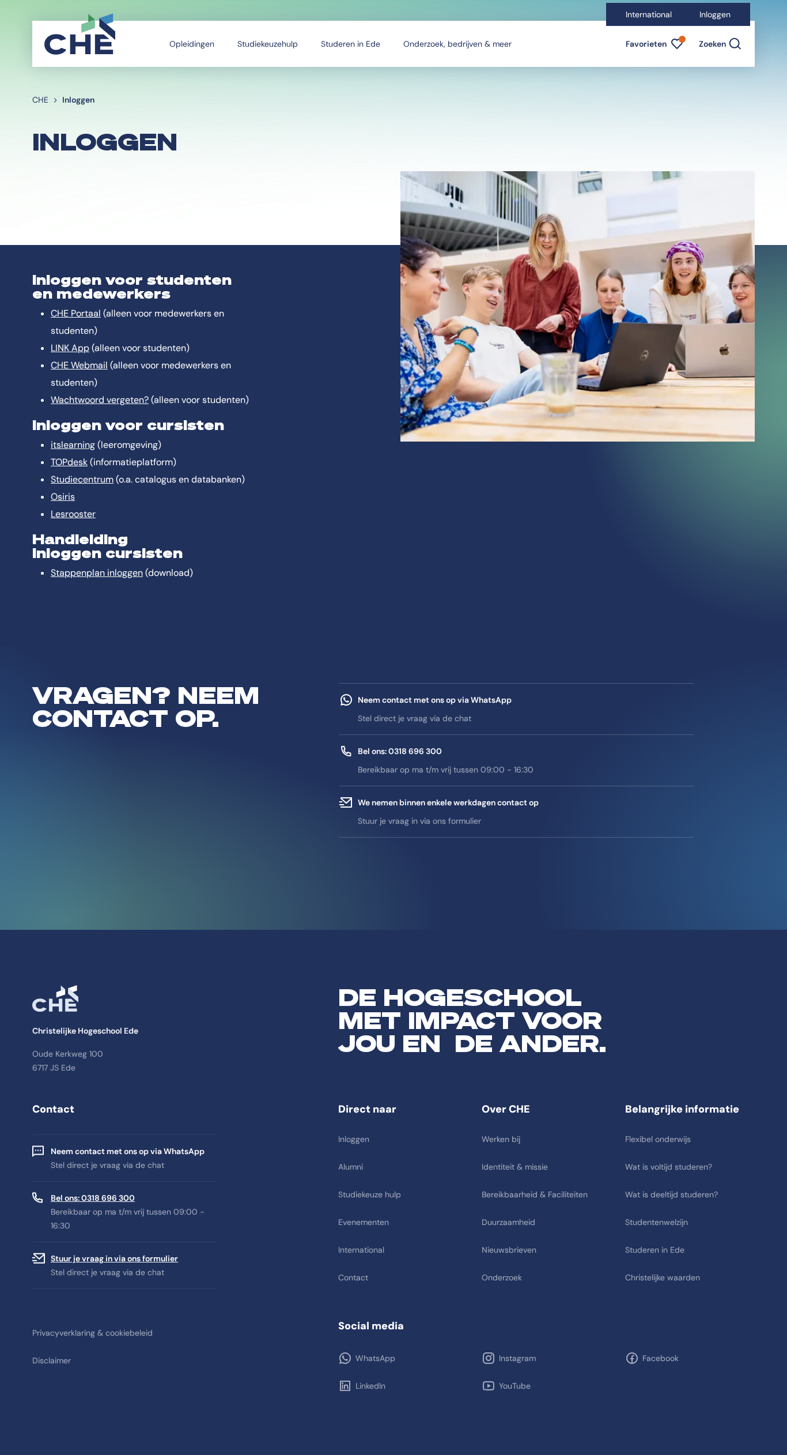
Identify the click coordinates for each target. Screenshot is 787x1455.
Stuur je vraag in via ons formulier (114, 1258)
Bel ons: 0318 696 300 (93, 1198)
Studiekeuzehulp (267, 44)
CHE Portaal (76, 313)
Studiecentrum (82, 479)
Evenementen (363, 1222)
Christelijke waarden (662, 1277)
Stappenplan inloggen (97, 573)
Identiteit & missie (515, 1167)
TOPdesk (69, 462)
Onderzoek (502, 1277)
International (649, 14)
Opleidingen (191, 44)
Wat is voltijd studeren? (668, 1167)
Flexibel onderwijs (658, 1139)
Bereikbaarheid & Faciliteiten (535, 1194)
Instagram (517, 1358)
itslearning (73, 445)
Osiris (63, 497)
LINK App (70, 348)
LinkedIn (370, 1386)
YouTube (515, 1386)
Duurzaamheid (508, 1222)
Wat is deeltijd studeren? (671, 1194)
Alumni (350, 1167)
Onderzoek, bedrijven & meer (457, 44)
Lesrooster (73, 514)
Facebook (660, 1358)
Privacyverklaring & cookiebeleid (92, 1333)
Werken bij (501, 1139)
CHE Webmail (79, 365)
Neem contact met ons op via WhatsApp (128, 1151)
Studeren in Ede (350, 44)
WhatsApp (375, 1358)
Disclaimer (51, 1360)
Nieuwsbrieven (509, 1250)
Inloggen (715, 14)
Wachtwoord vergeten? (100, 400)
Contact (353, 1277)
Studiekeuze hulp (369, 1194)
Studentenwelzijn (656, 1222)
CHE (40, 100)
